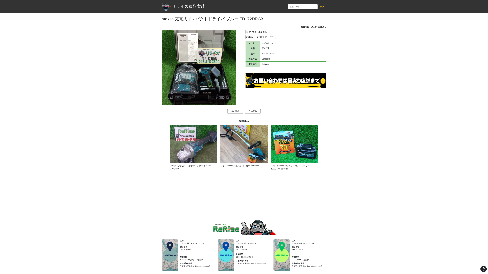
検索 (322, 6)
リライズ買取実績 (188, 6)
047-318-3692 (185, 250)
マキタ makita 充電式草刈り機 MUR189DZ (239, 166)
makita (249, 37)
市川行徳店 (251, 32)
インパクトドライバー (265, 37)
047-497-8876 (297, 250)
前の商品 (235, 111)
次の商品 (253, 111)
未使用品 (262, 32)
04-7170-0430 (241, 250)
